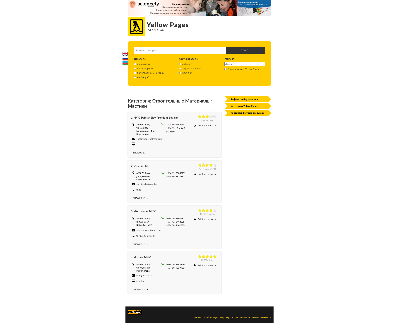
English (125, 54)
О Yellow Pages (211, 317)
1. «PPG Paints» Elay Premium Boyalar (154, 117)
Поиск (245, 50)
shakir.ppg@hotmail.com (149, 138)
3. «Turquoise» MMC (143, 211)
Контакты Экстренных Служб (247, 112)
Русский (125, 58)
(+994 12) (175, 173)
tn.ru (139, 189)
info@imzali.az (144, 275)
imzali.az (141, 281)
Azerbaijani (125, 63)
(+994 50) (175, 124)
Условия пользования (247, 317)
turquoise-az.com (145, 235)
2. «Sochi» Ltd (139, 166)
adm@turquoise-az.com (148, 230)
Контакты (266, 317)
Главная (197, 317)
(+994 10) (175, 218)
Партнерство (227, 317)
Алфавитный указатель (244, 99)
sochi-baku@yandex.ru (148, 184)
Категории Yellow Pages (244, 106)
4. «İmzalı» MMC (141, 257)
